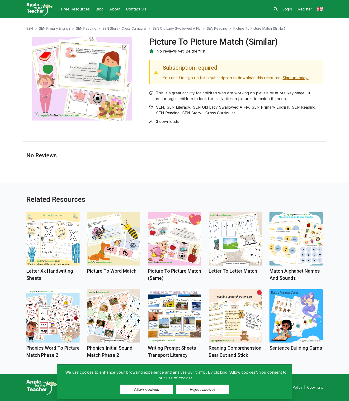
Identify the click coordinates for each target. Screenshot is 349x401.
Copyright (315, 387)
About (114, 9)
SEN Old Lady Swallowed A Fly (177, 28)
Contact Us (136, 9)
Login (287, 9)
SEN (29, 28)
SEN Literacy (178, 107)
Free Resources (75, 9)
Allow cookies (146, 389)
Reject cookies (203, 389)
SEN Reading (86, 28)
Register (305, 9)
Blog (99, 9)
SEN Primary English (54, 28)
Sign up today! (295, 77)
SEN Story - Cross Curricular (124, 28)
